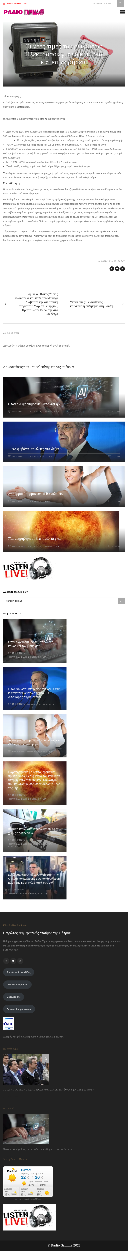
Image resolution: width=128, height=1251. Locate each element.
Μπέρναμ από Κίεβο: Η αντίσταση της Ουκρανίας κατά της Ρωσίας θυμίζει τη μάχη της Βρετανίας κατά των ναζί (34, 878)
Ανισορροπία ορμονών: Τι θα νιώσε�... (36, 494)
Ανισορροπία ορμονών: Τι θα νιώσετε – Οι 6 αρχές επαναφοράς (34, 742)
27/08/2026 (18, 653)
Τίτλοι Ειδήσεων (33, 412)
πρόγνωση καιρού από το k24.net (28, 1199)
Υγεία (57, 412)
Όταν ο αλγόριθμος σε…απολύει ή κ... (35, 404)
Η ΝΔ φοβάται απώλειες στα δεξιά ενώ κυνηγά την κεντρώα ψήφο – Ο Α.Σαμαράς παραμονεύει (34, 693)
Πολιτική (47, 457)
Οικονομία (45, 844)
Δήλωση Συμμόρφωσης (19, 1009)
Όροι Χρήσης (13, 996)
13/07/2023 (12, 1097)
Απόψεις (33, 844)
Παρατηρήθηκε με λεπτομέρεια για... (34, 538)
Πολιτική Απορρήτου (17, 984)
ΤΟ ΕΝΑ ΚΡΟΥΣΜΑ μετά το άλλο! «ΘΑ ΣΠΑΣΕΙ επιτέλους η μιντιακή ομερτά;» (48, 1089)
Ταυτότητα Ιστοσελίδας (19, 972)
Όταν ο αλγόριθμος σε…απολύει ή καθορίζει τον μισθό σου (30, 644)
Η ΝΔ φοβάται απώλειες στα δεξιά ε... (35, 449)
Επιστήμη (47, 412)
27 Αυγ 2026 (17, 412)
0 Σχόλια (116, 412)
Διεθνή (32, 894)
